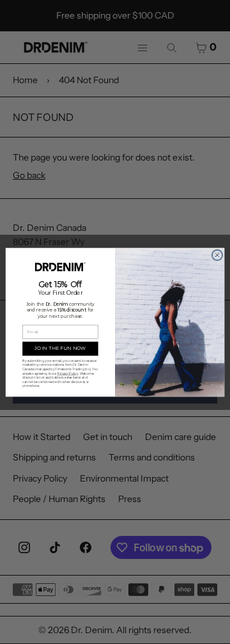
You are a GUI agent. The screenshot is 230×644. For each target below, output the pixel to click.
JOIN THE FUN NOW (60, 347)
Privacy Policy (67, 373)
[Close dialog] (217, 255)
